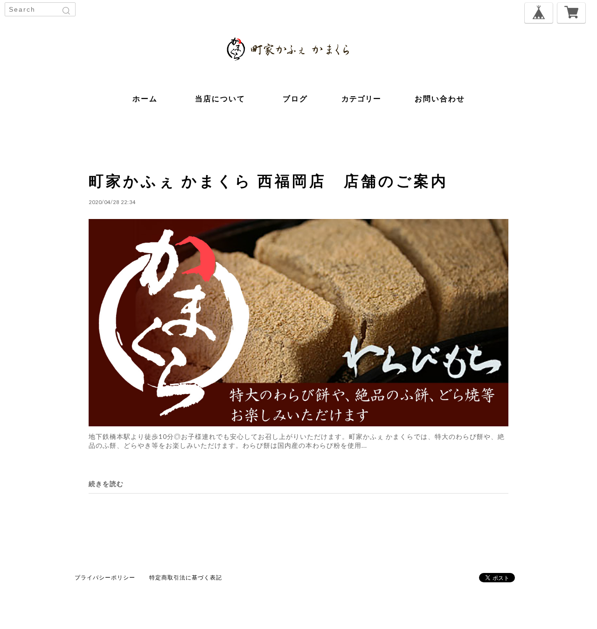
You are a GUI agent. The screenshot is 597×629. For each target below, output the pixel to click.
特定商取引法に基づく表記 (185, 577)
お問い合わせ (440, 98)
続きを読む (106, 484)
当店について (220, 98)
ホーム (145, 98)
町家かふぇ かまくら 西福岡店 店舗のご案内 (268, 180)
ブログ (295, 98)
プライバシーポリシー (105, 577)
